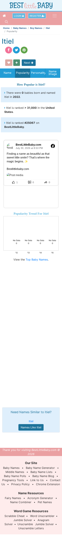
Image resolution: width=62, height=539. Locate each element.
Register (36, 15)
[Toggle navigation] (54, 15)
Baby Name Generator (40, 468)
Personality (37, 73)
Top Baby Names (37, 259)
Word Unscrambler (42, 516)
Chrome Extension (48, 484)
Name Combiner (20, 502)
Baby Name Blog (43, 476)
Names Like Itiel (31, 427)
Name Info (7, 74)
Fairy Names (13, 498)
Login (18, 15)
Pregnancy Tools (13, 480)
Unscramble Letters (31, 528)
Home (6, 28)
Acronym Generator (40, 498)
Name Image (53, 73)
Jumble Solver (22, 520)
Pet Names (45, 502)
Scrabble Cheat (14, 516)
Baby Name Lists (41, 472)
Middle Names (15, 472)
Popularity (22, 73)
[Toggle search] (6, 21)
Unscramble (25, 524)
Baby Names (20, 28)
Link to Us (37, 480)
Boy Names (36, 28)
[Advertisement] (31, 292)
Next (27, 62)
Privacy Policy (20, 484)
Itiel (48, 28)
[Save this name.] (8, 62)
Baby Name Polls (15, 476)
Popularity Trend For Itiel (31, 213)
